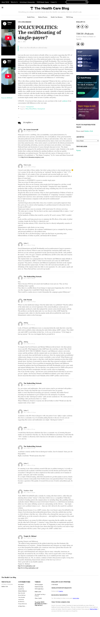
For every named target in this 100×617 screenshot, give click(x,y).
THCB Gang (69, 17)
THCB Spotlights (39, 584)
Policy (27, 109)
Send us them (76, 598)
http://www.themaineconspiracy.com (32, 157)
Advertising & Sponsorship (27, 2)
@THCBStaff (54, 584)
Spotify (40, 598)
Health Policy (31, 17)
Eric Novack (28, 299)
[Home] (49, 8)
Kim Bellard (21, 584)
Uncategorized (24, 22)
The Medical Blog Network (33, 276)
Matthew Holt (88, 131)
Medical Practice (42, 17)
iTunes (36, 598)
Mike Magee (21, 586)
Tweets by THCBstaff (6, 98)
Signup (78, 150)
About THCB (5, 2)
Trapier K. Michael (30, 536)
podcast (65, 101)
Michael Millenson (22, 591)
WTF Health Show (39, 589)
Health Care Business (56, 17)
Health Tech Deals (39, 586)
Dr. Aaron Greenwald (31, 129)
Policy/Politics (33, 109)
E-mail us (61, 591)
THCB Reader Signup (43, 2)
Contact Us (54, 2)
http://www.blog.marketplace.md (28, 568)
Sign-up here (38, 605)
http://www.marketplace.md (26, 566)
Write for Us (14, 2)
